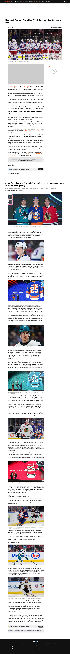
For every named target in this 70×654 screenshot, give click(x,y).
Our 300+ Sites (47, 643)
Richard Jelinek (10, 24)
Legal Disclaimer (59, 646)
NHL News (13, 634)
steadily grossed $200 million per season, (34, 130)
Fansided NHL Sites (46, 1)
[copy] (14, 27)
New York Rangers (25, 86)
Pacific (35, 1)
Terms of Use (36, 646)
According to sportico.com (13, 86)
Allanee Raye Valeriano (12, 190)
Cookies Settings (36, 648)
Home (9, 173)
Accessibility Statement (12, 648)
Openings (24, 643)
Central (30, 1)
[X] (62, 1)
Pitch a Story (10, 646)
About (40, 1)
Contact (34, 643)
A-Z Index (24, 648)
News (12, 1)
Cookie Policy (47, 646)
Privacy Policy (25, 646)
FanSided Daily (58, 643)
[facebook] (64, 1)
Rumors (17, 1)
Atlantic (21, 1)
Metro (26, 1)
